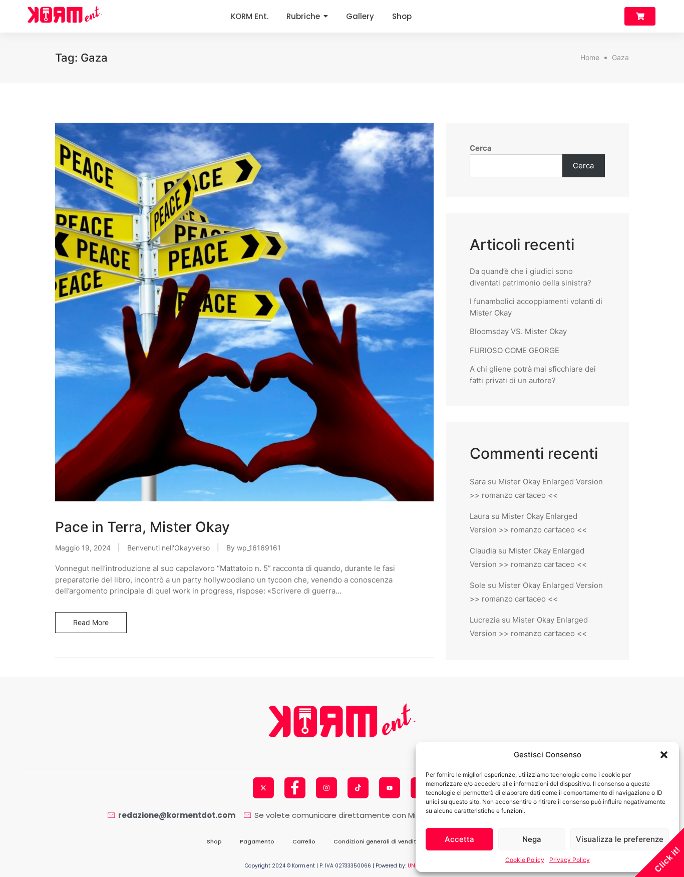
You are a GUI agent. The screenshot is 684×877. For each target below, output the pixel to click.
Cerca (481, 148)
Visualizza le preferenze (619, 839)
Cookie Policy (524, 859)
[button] (664, 755)
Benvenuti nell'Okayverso (168, 547)
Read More (91, 622)
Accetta (459, 839)
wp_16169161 (259, 547)
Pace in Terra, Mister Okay (142, 526)
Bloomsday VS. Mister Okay (518, 331)
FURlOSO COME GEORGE (514, 350)
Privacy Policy (569, 859)
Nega (531, 839)
